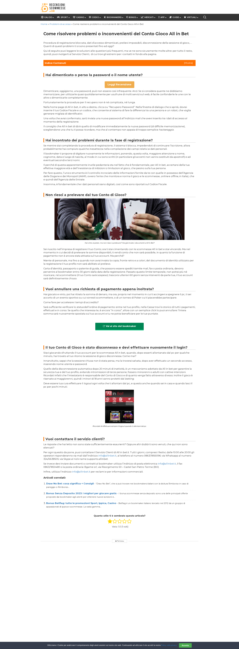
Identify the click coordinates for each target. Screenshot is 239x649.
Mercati (149, 17)
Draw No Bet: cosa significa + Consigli (70, 483)
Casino (80, 17)
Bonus (132, 17)
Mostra (188, 63)
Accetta (185, 645)
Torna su (120, 541)
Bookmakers (114, 17)
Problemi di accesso (60, 24)
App (162, 17)
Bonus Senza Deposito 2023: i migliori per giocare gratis (81, 493)
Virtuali (191, 17)
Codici (95, 17)
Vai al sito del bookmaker (121, 326)
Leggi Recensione (119, 84)
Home (44, 24)
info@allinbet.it (107, 455)
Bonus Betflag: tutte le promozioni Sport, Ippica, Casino (81, 503)
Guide (176, 17)
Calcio (48, 17)
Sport (64, 17)
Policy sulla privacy (169, 645)
